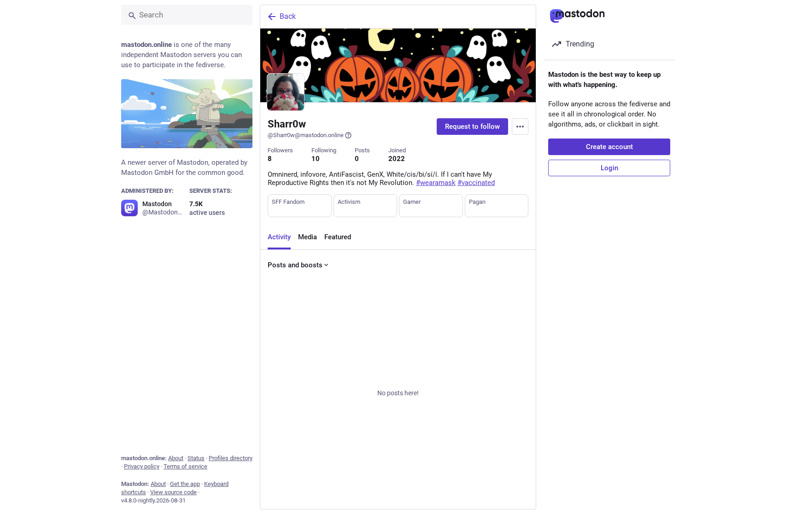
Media (307, 237)
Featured (337, 237)
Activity (279, 237)
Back (288, 16)
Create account (609, 147)
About (175, 458)
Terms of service (185, 466)
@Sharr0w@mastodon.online (306, 135)
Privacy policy (141, 466)
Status (196, 458)
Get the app (185, 483)
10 (315, 159)
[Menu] (520, 126)
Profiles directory (230, 458)
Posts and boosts (295, 265)
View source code (173, 492)
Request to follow (472, 126)
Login (609, 168)
